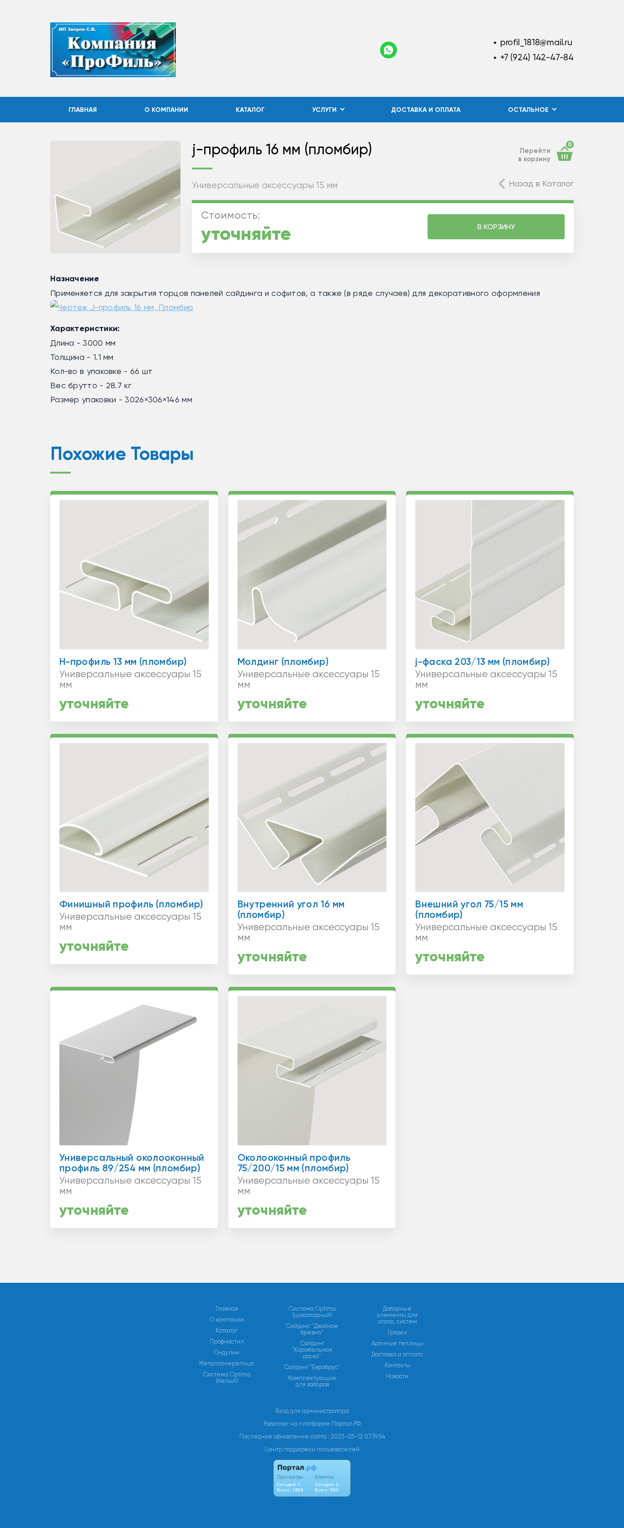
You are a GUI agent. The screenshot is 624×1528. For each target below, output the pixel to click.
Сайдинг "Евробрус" (312, 1367)
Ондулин (226, 1352)
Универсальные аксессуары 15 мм (265, 185)
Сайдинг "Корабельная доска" (312, 1349)
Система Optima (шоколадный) (312, 1312)
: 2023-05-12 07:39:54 (356, 1436)
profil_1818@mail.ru (536, 42)
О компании (166, 110)
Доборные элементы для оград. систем (397, 1315)
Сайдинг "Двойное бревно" (312, 1329)
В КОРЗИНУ (496, 226)
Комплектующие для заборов (312, 1381)
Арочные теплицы (397, 1343)
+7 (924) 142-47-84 (537, 57)
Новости (397, 1376)
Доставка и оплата (425, 110)
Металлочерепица (226, 1363)
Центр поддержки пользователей (312, 1449)
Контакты (397, 1365)
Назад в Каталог (541, 183)
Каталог (250, 110)
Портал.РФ (346, 1423)
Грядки (397, 1332)
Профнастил (227, 1341)
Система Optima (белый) (226, 1377)
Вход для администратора (312, 1410)
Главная (83, 110)
